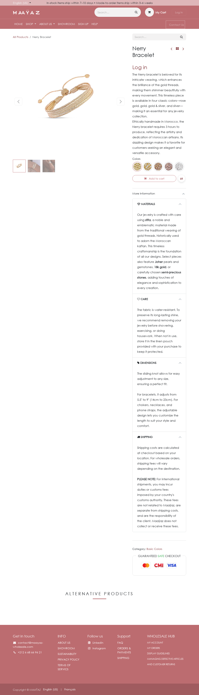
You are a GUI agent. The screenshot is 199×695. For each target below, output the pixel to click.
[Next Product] (183, 48)
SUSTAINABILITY (67, 654)
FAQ (120, 642)
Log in (179, 12)
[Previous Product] (171, 48)
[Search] (136, 12)
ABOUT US (64, 642)
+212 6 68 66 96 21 (30, 652)
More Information (143, 193)
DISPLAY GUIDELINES (158, 653)
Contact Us (176, 25)
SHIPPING (123, 658)
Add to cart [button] (156, 178)
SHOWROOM (66, 648)
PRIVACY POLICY (68, 659)
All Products (20, 37)
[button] (18, 101)
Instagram (99, 648)
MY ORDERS (153, 648)
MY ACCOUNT (155, 642)
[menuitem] (18, 24)
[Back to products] (177, 48)
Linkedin (98, 642)
